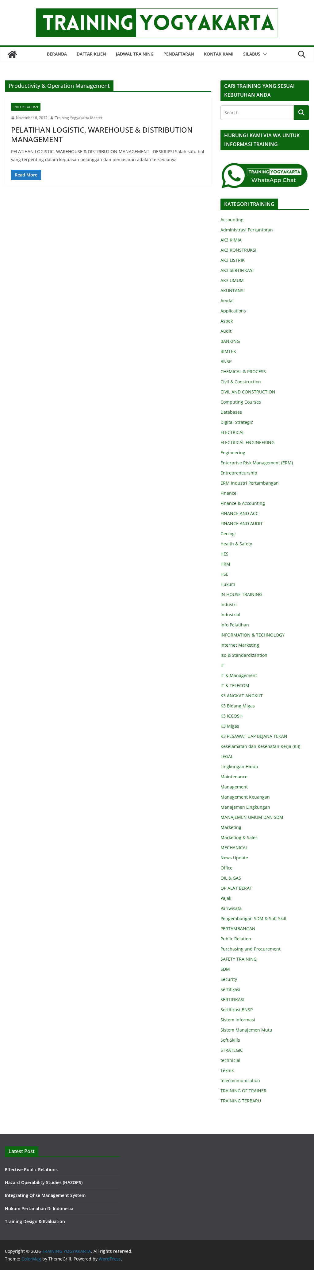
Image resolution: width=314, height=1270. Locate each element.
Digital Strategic (236, 422)
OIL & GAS (230, 878)
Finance (228, 493)
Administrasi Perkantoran (246, 230)
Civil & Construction (240, 382)
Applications (233, 311)
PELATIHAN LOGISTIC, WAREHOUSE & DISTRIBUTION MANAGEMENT (102, 134)
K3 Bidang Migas (237, 706)
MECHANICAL (234, 847)
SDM (225, 969)
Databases (231, 412)
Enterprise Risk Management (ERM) (256, 463)
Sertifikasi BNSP (236, 1010)
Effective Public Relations (31, 1169)
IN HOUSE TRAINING (241, 594)
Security (228, 979)
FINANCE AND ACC (239, 513)
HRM (225, 564)
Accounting (231, 220)
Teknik (227, 1070)
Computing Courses (240, 402)
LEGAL (226, 756)
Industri (228, 604)
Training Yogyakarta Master (78, 117)
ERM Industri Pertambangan (249, 483)
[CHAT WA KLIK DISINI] (264, 166)
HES (224, 554)
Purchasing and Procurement (250, 949)
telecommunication (240, 1080)
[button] (263, 54)
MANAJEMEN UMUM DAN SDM (251, 817)
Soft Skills (230, 1040)
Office (226, 868)
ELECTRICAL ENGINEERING (247, 442)
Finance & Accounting (242, 503)
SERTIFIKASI (232, 999)
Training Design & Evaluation (35, 1221)
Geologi (228, 533)
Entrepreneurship (238, 473)
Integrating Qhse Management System (45, 1195)
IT (222, 665)
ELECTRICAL (232, 432)
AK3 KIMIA (231, 240)
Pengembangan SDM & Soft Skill (253, 918)
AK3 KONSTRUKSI (238, 250)
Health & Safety (236, 544)
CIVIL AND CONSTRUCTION (247, 392)
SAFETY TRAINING (238, 959)
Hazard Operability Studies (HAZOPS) (43, 1182)
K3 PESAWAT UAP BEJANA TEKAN (253, 736)
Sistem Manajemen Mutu (246, 1030)
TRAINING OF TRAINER (243, 1091)
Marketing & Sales (239, 837)
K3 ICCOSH (231, 716)
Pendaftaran (178, 54)
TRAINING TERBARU (240, 1101)
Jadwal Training (135, 54)
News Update (234, 858)
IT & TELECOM (234, 685)
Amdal (227, 301)
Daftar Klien (91, 54)
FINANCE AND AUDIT (241, 523)
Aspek (226, 321)
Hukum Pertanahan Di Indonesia (39, 1208)
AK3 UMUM (232, 280)
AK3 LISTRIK (232, 260)
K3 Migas (229, 726)
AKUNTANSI (232, 290)
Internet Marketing (239, 645)
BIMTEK (228, 351)
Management (234, 787)
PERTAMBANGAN (237, 928)
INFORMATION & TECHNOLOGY (252, 635)
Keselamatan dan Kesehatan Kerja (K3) (260, 746)
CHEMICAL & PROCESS (243, 371)
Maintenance (233, 777)
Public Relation (235, 939)
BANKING (230, 341)
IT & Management (238, 675)
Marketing (230, 827)
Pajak (225, 898)
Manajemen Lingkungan (245, 807)
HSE (224, 574)
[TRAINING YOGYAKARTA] (12, 54)
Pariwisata (231, 908)
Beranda (57, 54)
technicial (230, 1060)
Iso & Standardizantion (243, 655)
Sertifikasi (230, 989)
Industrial (230, 615)
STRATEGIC (231, 1050)
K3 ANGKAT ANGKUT (241, 696)
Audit (226, 331)
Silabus (251, 54)
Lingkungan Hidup (239, 766)
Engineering (232, 452)
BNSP (226, 361)
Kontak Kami (218, 54)
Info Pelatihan (25, 107)
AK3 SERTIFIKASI (237, 270)
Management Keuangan (245, 797)
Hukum (227, 584)
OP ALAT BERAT (236, 888)
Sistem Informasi (237, 1020)
